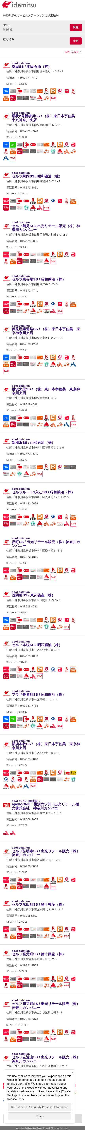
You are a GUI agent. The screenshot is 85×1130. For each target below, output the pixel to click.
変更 (75, 27)
